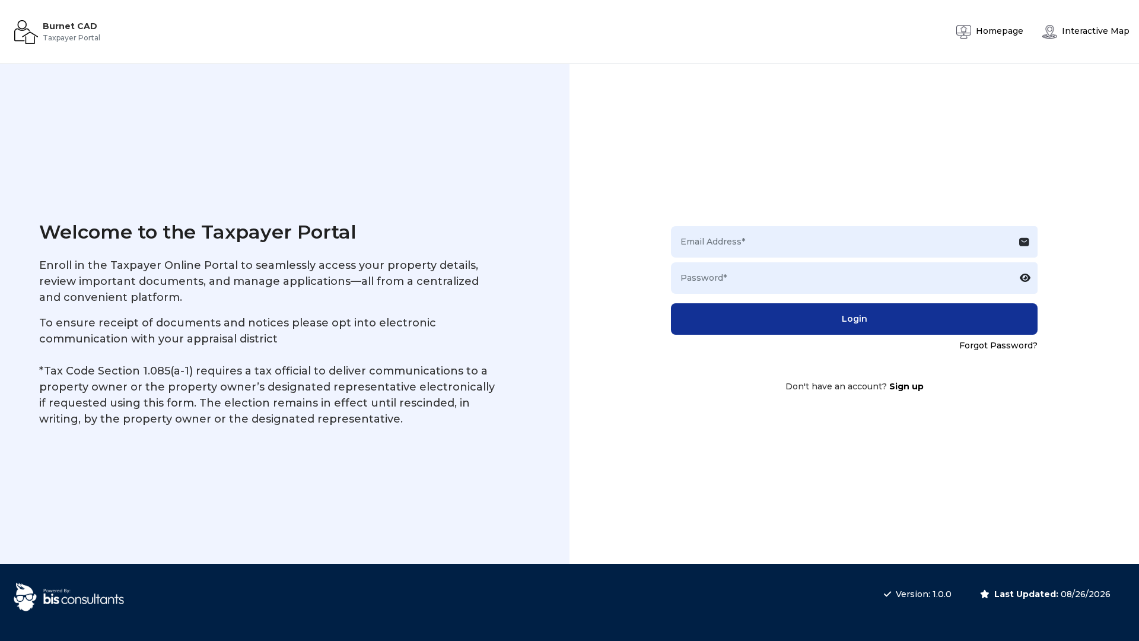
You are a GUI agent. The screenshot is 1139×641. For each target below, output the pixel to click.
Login (854, 318)
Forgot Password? (998, 345)
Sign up (906, 386)
